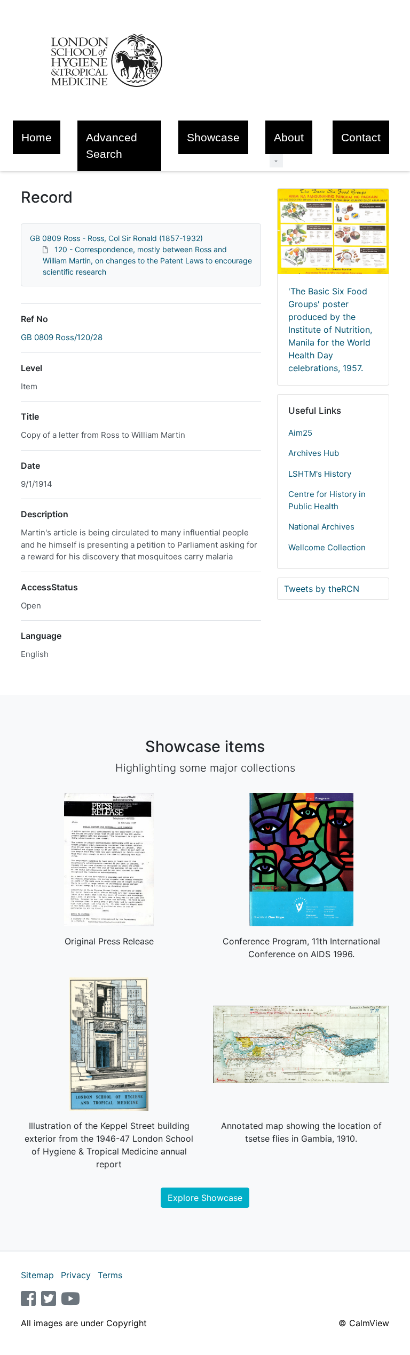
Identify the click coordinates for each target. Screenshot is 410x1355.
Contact (361, 137)
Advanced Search (111, 145)
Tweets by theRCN (321, 588)
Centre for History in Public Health (327, 500)
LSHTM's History (319, 474)
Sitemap (37, 1275)
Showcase (213, 137)
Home (36, 137)
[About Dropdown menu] (276, 160)
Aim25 (300, 433)
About (289, 137)
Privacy (76, 1275)
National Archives (321, 527)
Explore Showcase (205, 1197)
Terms (110, 1275)
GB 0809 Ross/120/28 (61, 337)
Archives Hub (313, 453)
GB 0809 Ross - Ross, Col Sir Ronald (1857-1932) (116, 238)
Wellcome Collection (327, 547)
